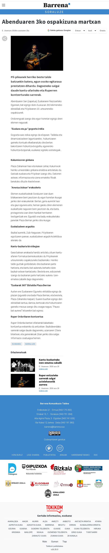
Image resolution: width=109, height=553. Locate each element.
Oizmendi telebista (57, 532)
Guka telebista (82, 529)
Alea (45, 521)
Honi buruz (17, 455)
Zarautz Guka (39, 536)
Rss (95, 455)
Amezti (55, 521)
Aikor (25, 521)
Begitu (61, 525)
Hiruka (97, 529)
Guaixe (57, 529)
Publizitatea (49, 455)
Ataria (98, 521)
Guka (67, 529)
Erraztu (102, 31)
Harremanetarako (80, 455)
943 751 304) (66, 414)
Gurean (54, 541)
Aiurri (35, 521)
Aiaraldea (13, 521)
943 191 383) (68, 422)
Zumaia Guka (57, 536)
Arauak (63, 455)
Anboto (67, 521)
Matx (44, 541)
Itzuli (90, 31)
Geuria (11, 529)
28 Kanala (72, 536)
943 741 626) (68, 418)
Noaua (40, 532)
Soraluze (54, 12)
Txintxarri (91, 532)
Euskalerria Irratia (90, 525)
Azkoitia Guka (34, 525)
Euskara (16, 344)
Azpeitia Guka (16, 525)
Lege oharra (33, 455)
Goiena (23, 529)
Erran (72, 525)
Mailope (28, 532)
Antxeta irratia (83, 521)
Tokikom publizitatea (54, 546)
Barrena (49, 525)
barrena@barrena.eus (54, 427)
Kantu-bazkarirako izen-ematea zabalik (50, 361)
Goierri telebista (40, 529)
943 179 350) (65, 410)
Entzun (78, 31)
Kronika (16, 532)
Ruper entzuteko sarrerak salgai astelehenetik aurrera (48, 380)
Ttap (64, 541)
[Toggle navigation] (4, 5)
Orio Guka (76, 532)
